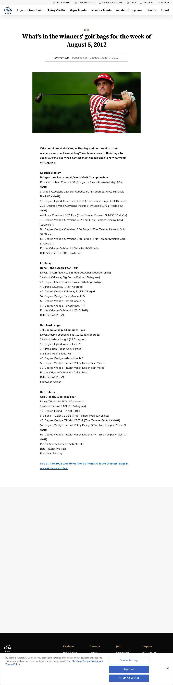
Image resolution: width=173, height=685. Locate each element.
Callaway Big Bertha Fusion (67, 277)
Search (165, 2)
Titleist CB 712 (61, 416)
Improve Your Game (30, 10)
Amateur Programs (129, 10)
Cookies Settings (129, 660)
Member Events (101, 10)
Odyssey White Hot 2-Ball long (68, 372)
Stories (151, 10)
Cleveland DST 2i (73, 201)
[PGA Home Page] (8, 10)
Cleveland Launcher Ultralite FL (70, 192)
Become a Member (112, 3)
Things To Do (56, 10)
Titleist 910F (59, 406)
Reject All (128, 669)
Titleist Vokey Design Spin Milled (84, 363)
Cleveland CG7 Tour (64, 215)
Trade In (147, 3)
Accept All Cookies (129, 677)
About (165, 10)
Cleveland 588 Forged (77, 229)
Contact (94, 652)
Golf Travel (64, 3)
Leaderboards (87, 3)
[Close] (167, 668)
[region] (86, 669)
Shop (131, 3)
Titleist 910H (71, 411)
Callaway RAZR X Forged (67, 287)
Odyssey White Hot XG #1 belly (68, 310)
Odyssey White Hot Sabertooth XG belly (74, 248)
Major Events (77, 10)
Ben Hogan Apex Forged (66, 349)
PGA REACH (149, 653)
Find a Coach (70, 652)
